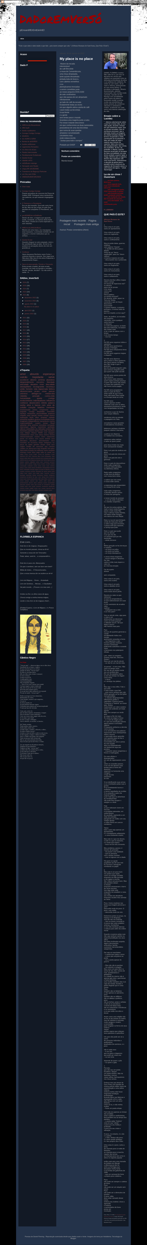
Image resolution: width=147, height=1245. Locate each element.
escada (41, 469)
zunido (50, 490)
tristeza (31, 438)
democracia (33, 448)
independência (33, 421)
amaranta (38, 458)
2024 (25, 289)
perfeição (51, 427)
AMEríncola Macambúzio (31, 125)
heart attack (28, 473)
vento (53, 410)
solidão (31, 488)
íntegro (27, 433)
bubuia (22, 462)
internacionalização (26, 437)
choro (32, 435)
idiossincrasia (26, 391)
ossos (22, 481)
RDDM (40, 433)
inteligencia (47, 442)
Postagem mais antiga (86, 224)
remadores (47, 484)
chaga (34, 464)
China (26, 454)
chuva (38, 464)
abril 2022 (28, 310)
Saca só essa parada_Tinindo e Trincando (37, 264)
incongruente (38, 387)
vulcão (23, 377)
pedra (40, 481)
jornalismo (29, 477)
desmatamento (44, 441)
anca (42, 458)
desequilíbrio (25, 387)
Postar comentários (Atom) (77, 230)
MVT (30, 456)
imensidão (51, 411)
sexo (53, 444)
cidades (22, 448)
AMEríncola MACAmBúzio (31, 228)
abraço (22, 458)
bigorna (49, 460)
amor (23, 374)
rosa (21, 433)
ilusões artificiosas (28, 144)
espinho (22, 471)
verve (51, 377)
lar (33, 477)
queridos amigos (39, 444)
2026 (25, 282)
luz (54, 442)
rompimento (44, 410)
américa (35, 425)
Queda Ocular (27, 158)
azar (45, 433)
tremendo (51, 407)
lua (35, 450)
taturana (48, 488)
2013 (25, 342)
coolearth (30, 466)
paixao (52, 391)
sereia (49, 452)
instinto (46, 475)
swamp (43, 488)
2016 (25, 333)
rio (45, 452)
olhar (37, 417)
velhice (36, 490)
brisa (53, 460)
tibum (53, 488)
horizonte (23, 431)
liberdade (51, 382)
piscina (31, 482)
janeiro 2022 (29, 314)
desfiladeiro (39, 467)
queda (39, 398)
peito (45, 481)
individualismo (39, 400)
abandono (50, 380)
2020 (25, 321)
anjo (46, 446)
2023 (25, 292)
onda (45, 431)
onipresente (51, 437)
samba (53, 484)
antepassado (47, 458)
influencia (50, 400)
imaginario (24, 421)
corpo (43, 466)
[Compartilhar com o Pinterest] (94, 145)
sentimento (45, 486)
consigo (31, 411)
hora (34, 473)
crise (36, 435)
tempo (45, 423)
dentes (33, 467)
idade (37, 473)
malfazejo (40, 450)
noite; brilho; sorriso (46, 479)
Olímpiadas (48, 456)
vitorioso (40, 490)
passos (32, 481)
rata (35, 484)
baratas (38, 460)
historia (52, 435)
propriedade (51, 482)
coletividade (30, 429)
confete (52, 464)
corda (35, 466)
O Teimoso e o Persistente (31, 203)
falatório (40, 407)
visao (44, 391)
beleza (52, 389)
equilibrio (31, 419)
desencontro (34, 403)
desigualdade (46, 467)
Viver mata (26, 186)
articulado (24, 384)
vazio (29, 415)
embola (48, 429)
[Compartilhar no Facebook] (92, 145)
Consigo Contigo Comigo (31, 133)
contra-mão (50, 396)
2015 (25, 336)
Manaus (34, 433)
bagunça (33, 460)
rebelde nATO (27, 160)
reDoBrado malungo (29, 163)
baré (42, 460)
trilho (30, 490)
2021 (25, 318)
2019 (25, 324)
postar (22, 438)
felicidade (38, 471)
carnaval (46, 462)
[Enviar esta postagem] (81, 145)
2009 (25, 355)
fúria (49, 448)
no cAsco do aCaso (29, 149)
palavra (51, 403)
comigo (46, 415)
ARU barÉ (25, 128)
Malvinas (34, 456)
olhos (33, 452)
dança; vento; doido (25, 467)
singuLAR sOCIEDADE (30, 169)
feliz (53, 429)
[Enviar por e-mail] (86, 145)
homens (29, 389)
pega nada (40, 452)
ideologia (22, 475)
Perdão (28, 446)
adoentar (23, 425)
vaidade (52, 417)
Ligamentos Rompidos (30, 147)
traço (26, 490)
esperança (49, 374)
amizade (36, 396)
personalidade (42, 413)
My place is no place (76, 59)
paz (37, 481)
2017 (25, 330)
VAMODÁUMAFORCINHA (31, 177)
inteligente (52, 475)
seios (26, 486)
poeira (35, 410)
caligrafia (32, 462)
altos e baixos (33, 405)
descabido (50, 384)
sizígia (27, 488)
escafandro (47, 469)
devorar (52, 467)
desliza (46, 435)
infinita (34, 475)
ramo (32, 484)
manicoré (52, 477)
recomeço (50, 387)
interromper (24, 427)
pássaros (22, 484)
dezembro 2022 (31, 297)
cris (27, 448)
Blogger (73, 1238)
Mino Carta (41, 456)
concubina (42, 425)
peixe (49, 481)
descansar (33, 441)
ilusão (52, 419)
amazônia (23, 419)
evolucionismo (26, 400)
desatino (34, 384)
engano (37, 469)
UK (34, 446)
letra (47, 477)
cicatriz (43, 464)
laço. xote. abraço (40, 477)
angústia (23, 411)
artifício (22, 460)
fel (29, 442)
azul (30, 460)
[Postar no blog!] (88, 145)
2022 (25, 295)
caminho (52, 446)
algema (33, 458)
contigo (51, 398)
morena (37, 437)
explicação (24, 417)
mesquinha (31, 413)
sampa (22, 486)
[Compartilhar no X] (90, 145)
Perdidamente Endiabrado (31, 155)
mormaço (23, 452)
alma (29, 425)
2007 (25, 361)
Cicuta (30, 454)
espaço (52, 469)
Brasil (53, 423)
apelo (53, 458)
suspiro (38, 423)
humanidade (25, 398)
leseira (37, 431)
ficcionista (34, 442)
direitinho (25, 136)
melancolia (50, 394)
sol (26, 438)
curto (47, 466)
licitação (31, 450)
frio (42, 471)
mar (41, 431)
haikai (21, 473)
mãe (39, 479)
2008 (25, 358)
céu (36, 429)
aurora (26, 460)
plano (35, 482)
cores (39, 466)
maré (25, 479)
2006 (25, 364)
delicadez (41, 429)
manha (52, 421)
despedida (41, 411)
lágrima (33, 427)
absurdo (34, 374)
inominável (40, 475)
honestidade (45, 419)
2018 (25, 327)
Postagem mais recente (73, 220)
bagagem (51, 433)
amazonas (39, 446)
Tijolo (53, 456)
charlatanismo (24, 435)
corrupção (51, 425)
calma (37, 462)
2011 (25, 349)
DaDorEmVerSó (61, 19)
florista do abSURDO (29, 141)
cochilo (48, 464)
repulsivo (51, 431)
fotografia (44, 448)
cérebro (52, 466)
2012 (25, 346)
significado (52, 486)
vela (33, 490)
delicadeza (23, 441)
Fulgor (35, 454)
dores (21, 469)
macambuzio (44, 421)
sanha (22, 405)
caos (41, 462)
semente (38, 486)
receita (39, 484)
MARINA (22, 456)
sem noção (32, 486)
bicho (45, 460)
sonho (36, 488)
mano (21, 479)
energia (32, 469)
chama (40, 415)
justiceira (31, 431)
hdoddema (107, 1236)
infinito (44, 403)
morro (43, 437)
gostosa (37, 419)
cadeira (27, 462)
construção (23, 466)
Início (22, 39)
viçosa (41, 438)
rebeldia (23, 396)
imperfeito (28, 475)
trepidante (37, 377)
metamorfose (34, 479)
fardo (31, 417)
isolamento (23, 477)
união (22, 389)
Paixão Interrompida (29, 152)
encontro (40, 382)
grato (53, 471)
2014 (25, 339)
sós (53, 452)
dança (41, 435)
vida (35, 389)
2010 (25, 352)
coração (31, 407)
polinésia (40, 482)
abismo (33, 380)
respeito (23, 415)
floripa (41, 442)
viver (42, 384)
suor (39, 488)
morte (29, 452)
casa (53, 438)
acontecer (24, 380)
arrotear (47, 438)
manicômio (42, 427)
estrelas (33, 471)
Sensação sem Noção (30, 166)
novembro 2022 (31, 301)
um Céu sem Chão (29, 174)
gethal (49, 471)
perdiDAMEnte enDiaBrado (32, 215)
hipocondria (24, 450)
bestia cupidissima (28, 130)
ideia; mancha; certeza (47, 473)
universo (23, 394)
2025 (25, 285)
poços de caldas (26, 444)
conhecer (24, 403)
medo (28, 479)
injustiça (23, 413)
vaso (21, 454)
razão (48, 444)
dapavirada (43, 389)
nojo (53, 479)
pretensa (51, 413)
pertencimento (24, 482)
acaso (37, 391)
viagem (22, 446)
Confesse (25, 252)
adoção (34, 415)
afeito (25, 458)
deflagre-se (36, 394)
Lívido (53, 454)
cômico (52, 415)
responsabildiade (26, 423)
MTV (27, 456)
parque (27, 481)
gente (45, 471)
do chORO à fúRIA (29, 139)
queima (28, 484)
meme (46, 450)
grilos (53, 448)
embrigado (27, 469)
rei (42, 484)
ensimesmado (25, 410)
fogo (38, 448)
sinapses (44, 417)
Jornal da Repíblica (44, 454)
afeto (29, 458)
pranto (45, 482)
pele (53, 481)
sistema (22, 488)
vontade (46, 490)
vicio (36, 438)
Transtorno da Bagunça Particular (34, 171)
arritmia (41, 380)
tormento (22, 490)
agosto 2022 (29, 304)
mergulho (51, 450)
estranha (27, 471)
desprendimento (27, 382)
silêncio (22, 429)
